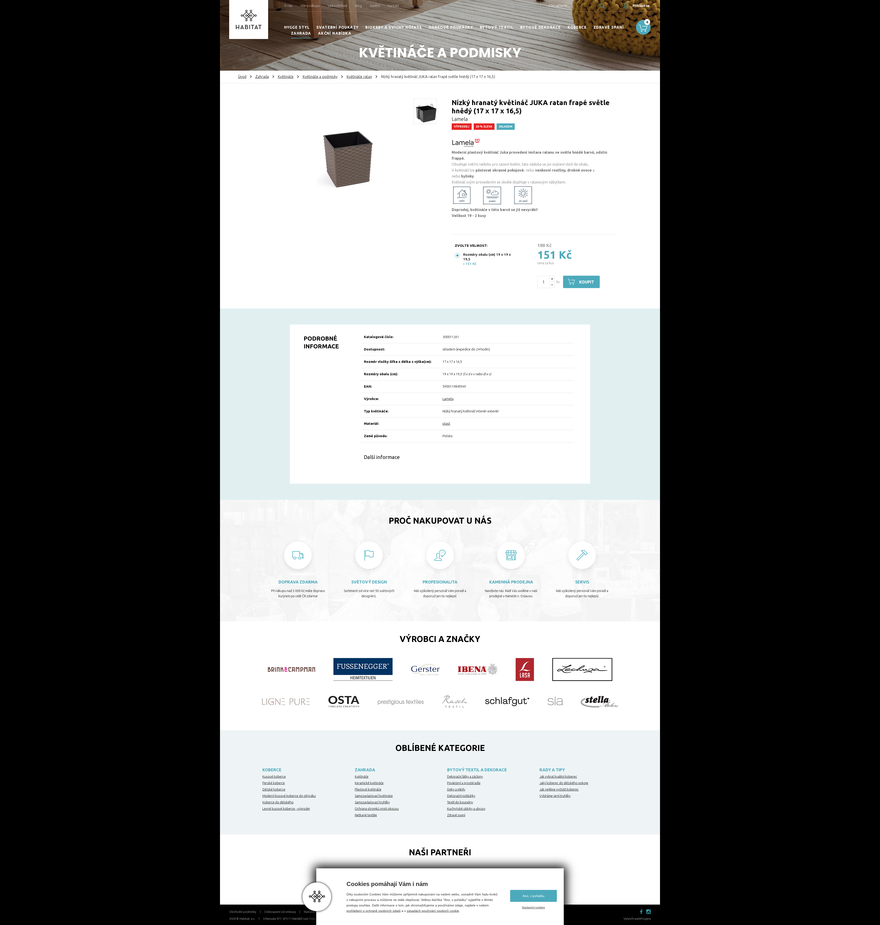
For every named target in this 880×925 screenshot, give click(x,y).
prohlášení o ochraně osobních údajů (373, 911)
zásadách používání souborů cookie (433, 911)
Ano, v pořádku (533, 896)
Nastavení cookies (533, 907)
